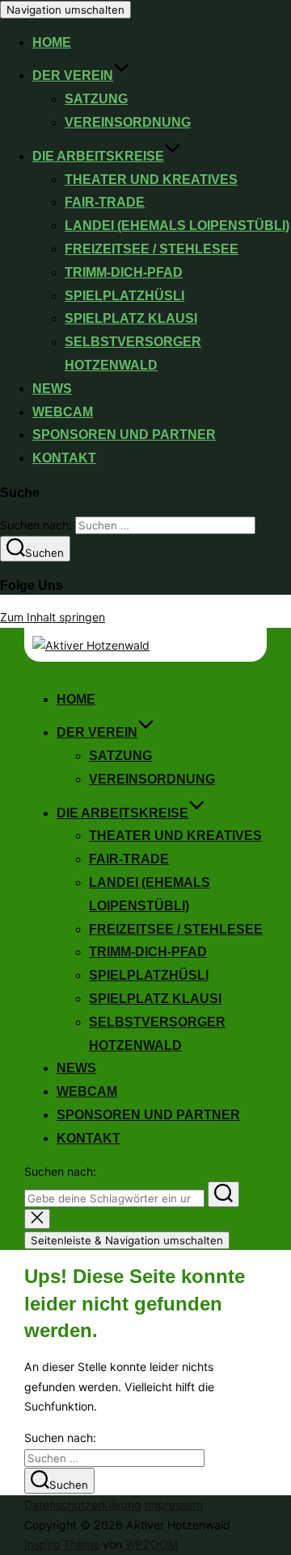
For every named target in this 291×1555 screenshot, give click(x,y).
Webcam (62, 412)
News (52, 388)
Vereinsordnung (128, 122)
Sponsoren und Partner (124, 434)
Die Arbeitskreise (98, 156)
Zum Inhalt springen (52, 617)
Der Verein (72, 75)
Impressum (174, 1504)
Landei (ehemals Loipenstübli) (177, 225)
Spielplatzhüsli (124, 296)
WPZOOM (152, 1544)
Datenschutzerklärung (82, 1504)
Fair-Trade (105, 202)
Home (51, 42)
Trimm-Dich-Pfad (124, 272)
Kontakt (64, 458)
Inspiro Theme (61, 1544)
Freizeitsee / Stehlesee (151, 249)
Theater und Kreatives (151, 179)
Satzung (96, 99)
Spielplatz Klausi (131, 318)
